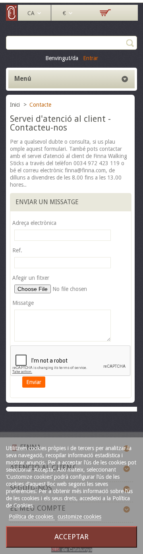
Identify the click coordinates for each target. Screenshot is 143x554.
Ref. (17, 250)
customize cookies (79, 516)
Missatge (23, 303)
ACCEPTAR (71, 537)
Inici (15, 104)
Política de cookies (32, 516)
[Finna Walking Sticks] (12, 19)
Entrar (90, 58)
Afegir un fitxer (30, 278)
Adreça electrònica (34, 223)
